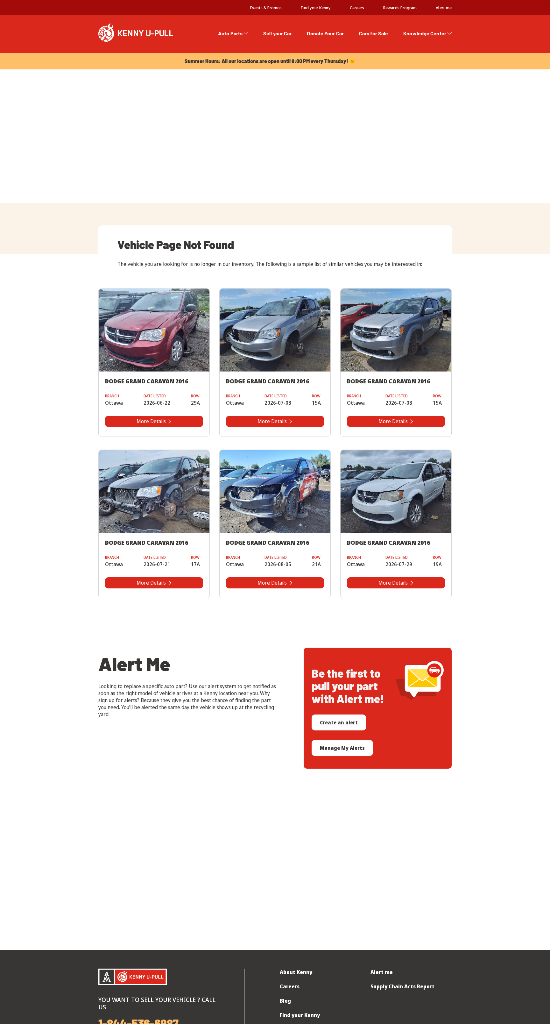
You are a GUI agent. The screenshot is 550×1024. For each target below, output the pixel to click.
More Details (151, 421)
